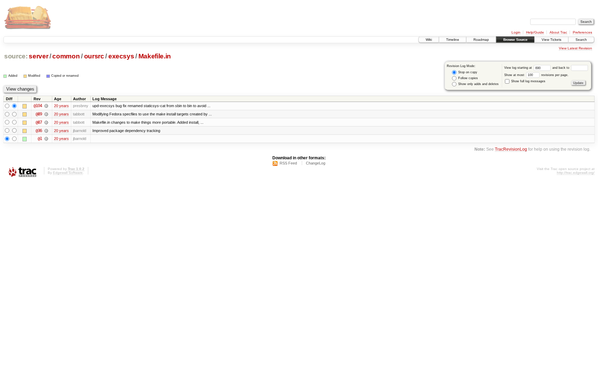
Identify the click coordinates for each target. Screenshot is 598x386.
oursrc (94, 56)
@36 (39, 130)
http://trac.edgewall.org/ (576, 173)
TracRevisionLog (511, 149)
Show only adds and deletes (478, 84)
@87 (39, 122)
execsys (121, 56)
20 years (61, 106)
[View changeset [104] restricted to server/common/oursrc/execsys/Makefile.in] (46, 105)
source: (16, 56)
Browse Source (515, 39)
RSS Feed (288, 163)
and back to (561, 67)
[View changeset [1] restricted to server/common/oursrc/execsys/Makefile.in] (46, 138)
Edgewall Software (68, 173)
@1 (40, 138)
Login (515, 32)
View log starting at (518, 67)
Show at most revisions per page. (536, 75)
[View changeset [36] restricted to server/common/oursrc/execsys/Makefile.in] (46, 130)
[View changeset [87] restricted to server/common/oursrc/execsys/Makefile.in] (46, 122)
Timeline (452, 39)
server (38, 56)
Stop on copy (467, 72)
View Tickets (551, 39)
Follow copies (467, 78)
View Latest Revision (575, 48)
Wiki (429, 39)
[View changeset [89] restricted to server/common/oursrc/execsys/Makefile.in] (46, 114)
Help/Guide (535, 32)
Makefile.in (154, 56)
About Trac (558, 32)
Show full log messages (527, 81)
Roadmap (481, 39)
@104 (38, 105)
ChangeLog (315, 163)
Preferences (582, 32)
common (66, 56)
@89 (39, 114)
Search (581, 39)
